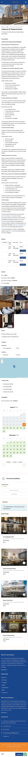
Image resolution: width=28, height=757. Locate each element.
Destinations (5, 687)
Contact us (6, 736)
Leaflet (19, 377)
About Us (4, 677)
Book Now (23, 250)
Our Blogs (4, 682)
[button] (14, 366)
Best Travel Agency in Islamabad (9, 216)
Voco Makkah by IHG (8, 537)
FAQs (3, 690)
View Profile (14, 494)
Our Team (4, 680)
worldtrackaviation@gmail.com (11, 732)
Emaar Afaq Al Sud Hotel (9, 568)
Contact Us (5, 692)
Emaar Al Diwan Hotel (8, 635)
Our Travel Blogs (13, 231)
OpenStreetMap (22, 377)
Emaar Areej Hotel (8, 600)
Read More (4, 669)
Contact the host (14, 490)
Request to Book (21, 754)
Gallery (3, 685)
